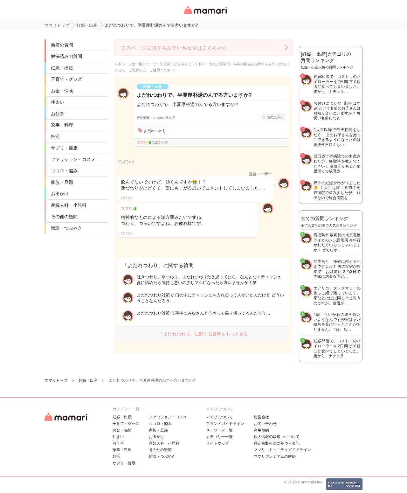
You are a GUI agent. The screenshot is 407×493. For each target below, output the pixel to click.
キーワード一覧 (219, 430)
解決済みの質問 (66, 56)
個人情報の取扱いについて (277, 436)
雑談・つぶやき (66, 228)
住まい (57, 102)
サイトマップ (217, 443)
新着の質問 (62, 44)
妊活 (55, 136)
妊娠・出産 (62, 67)
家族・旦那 (62, 182)
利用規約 (261, 430)
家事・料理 (62, 125)
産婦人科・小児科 (68, 205)
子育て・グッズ (66, 79)
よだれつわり (154, 130)
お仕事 (57, 113)
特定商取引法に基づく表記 (277, 443)
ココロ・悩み (64, 170)
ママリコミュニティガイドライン (282, 450)
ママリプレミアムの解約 (275, 456)
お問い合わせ (265, 423)
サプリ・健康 (64, 147)
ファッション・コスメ (73, 159)
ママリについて (219, 417)
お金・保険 (62, 90)
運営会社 (261, 417)
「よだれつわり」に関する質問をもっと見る (203, 334)
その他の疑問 (64, 216)
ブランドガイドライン (225, 423)
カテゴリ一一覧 (219, 436)
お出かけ (60, 193)
